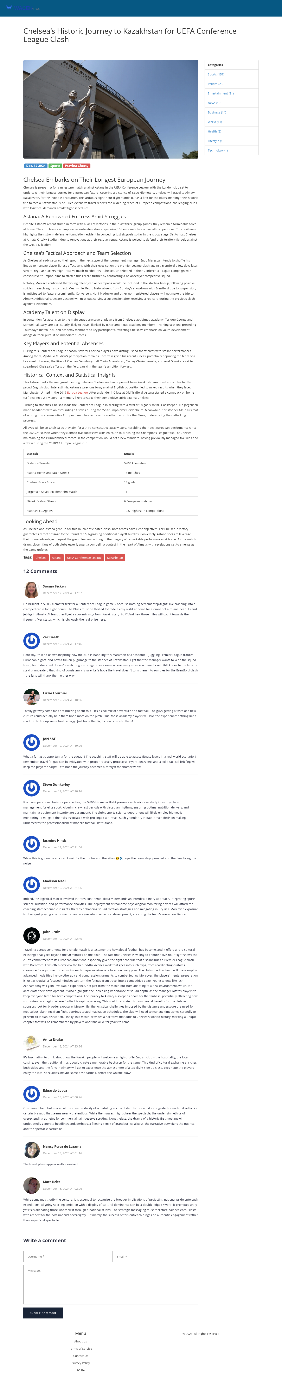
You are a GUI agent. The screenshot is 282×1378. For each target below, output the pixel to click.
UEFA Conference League (84, 558)
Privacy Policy (80, 1363)
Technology (218, 150)
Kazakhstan (115, 558)
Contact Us (80, 1356)
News (214, 103)
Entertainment (221, 93)
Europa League (77, 392)
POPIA (81, 1370)
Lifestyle (215, 141)
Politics (215, 84)
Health (214, 131)
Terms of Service (80, 1349)
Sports (216, 74)
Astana (57, 558)
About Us (80, 1341)
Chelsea (41, 558)
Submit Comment (43, 1313)
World (215, 122)
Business (217, 112)
